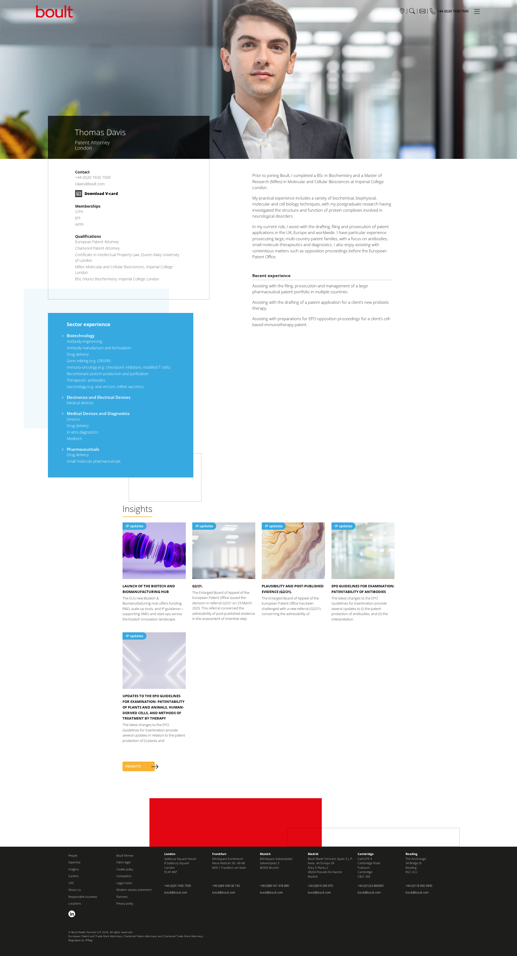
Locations (74, 903)
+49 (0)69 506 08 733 (226, 886)
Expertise (74, 862)
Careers (73, 876)
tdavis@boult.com (90, 183)
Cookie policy (124, 869)
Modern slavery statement (134, 890)
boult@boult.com (175, 892)
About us (74, 890)
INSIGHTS (133, 766)
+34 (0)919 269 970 (320, 886)
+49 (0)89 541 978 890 (274, 886)
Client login (123, 862)
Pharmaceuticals (83, 449)
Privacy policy (124, 903)
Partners (122, 897)
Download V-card (100, 193)
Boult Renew (124, 855)
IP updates (134, 526)
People (72, 855)
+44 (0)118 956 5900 (419, 886)
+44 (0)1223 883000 (370, 886)
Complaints (123, 876)
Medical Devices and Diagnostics (98, 413)
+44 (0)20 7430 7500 (93, 177)
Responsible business (82, 897)
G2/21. (197, 586)
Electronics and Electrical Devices (98, 397)
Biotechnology (81, 335)
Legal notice (124, 883)
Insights (73, 869)
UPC (71, 883)
